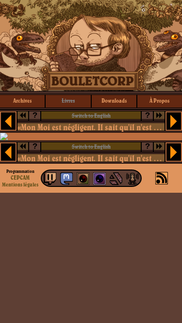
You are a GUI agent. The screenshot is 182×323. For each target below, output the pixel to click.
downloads (114, 100)
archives (22, 100)
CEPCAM (20, 177)
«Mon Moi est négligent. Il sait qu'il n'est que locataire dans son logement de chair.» (91, 127)
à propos (159, 100)
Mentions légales (20, 184)
